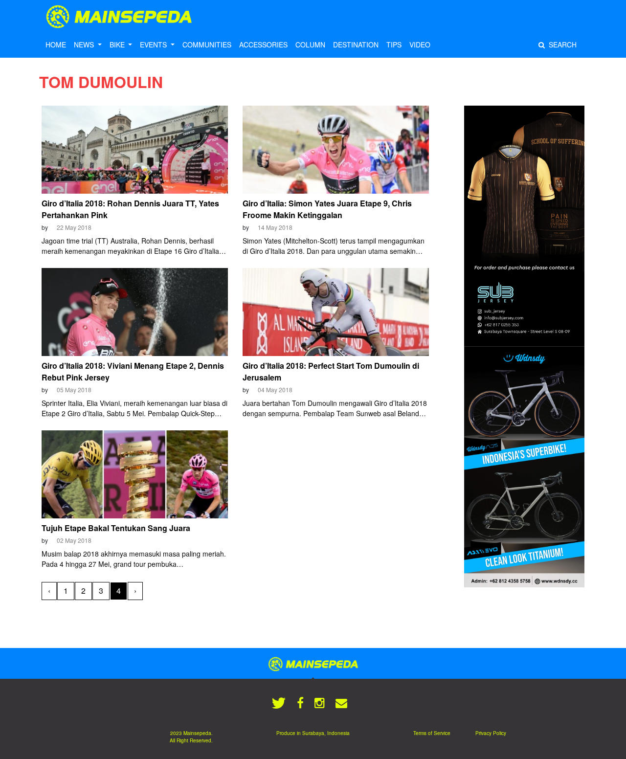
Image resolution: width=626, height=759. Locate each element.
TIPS (394, 44)
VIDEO (419, 44)
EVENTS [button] (154, 44)
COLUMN (310, 44)
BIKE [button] (118, 44)
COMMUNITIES (206, 44)
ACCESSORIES (263, 44)
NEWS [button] (85, 44)
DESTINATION (356, 44)
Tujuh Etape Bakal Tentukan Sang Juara (116, 528)
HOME (55, 44)
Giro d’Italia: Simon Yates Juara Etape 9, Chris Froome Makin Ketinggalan (327, 209)
